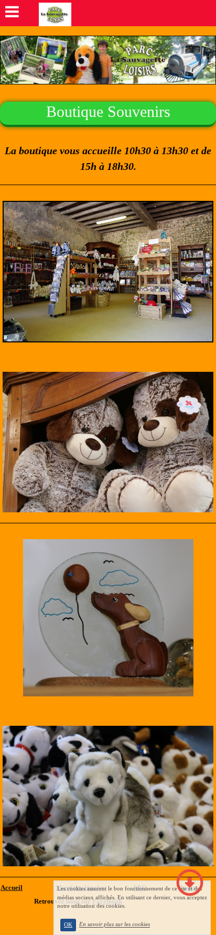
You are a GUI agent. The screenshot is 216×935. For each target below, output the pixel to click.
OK (68, 925)
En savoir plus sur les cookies (114, 924)
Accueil (12, 887)
